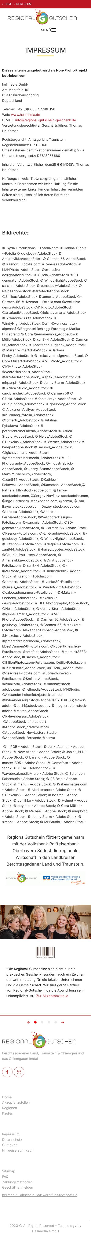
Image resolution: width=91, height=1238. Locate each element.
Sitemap (8, 1171)
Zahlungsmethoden (17, 1182)
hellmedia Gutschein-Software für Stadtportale (39, 1195)
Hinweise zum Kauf (17, 1150)
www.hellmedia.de (25, 115)
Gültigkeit (10, 1145)
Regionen (9, 1108)
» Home (7, 4)
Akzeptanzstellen (16, 1102)
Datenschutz (12, 1139)
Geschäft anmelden (17, 1187)
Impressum (10, 1134)
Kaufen (7, 1113)
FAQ (5, 1176)
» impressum (22, 4)
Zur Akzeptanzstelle (52, 996)
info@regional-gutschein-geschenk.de (45, 120)
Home (7, 1097)
